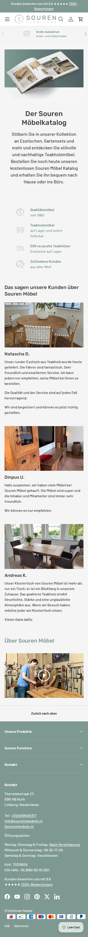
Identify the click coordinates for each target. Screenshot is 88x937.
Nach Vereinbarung (64, 844)
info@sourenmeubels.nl (23, 821)
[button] (81, 19)
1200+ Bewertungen (37, 884)
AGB (7, 925)
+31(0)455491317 (23, 815)
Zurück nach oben (44, 713)
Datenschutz (21, 925)
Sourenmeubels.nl (19, 826)
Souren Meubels (23, 910)
